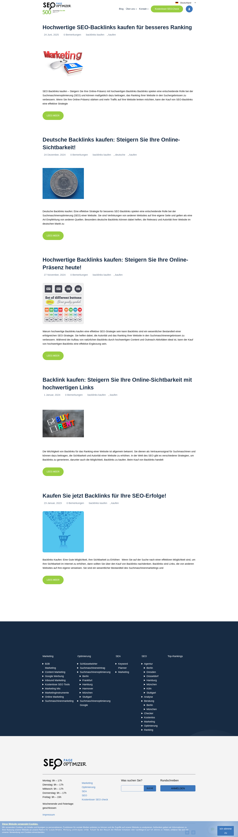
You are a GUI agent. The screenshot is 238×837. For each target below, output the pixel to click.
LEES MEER (53, 115)
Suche (150, 788)
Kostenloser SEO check (95, 799)
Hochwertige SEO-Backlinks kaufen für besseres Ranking (117, 27)
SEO (144, 656)
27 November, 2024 (55, 274)
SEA (118, 656)
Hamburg (87, 684)
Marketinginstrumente (57, 692)
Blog (121, 9)
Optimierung (84, 656)
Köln (149, 688)
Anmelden (178, 788)
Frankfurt (87, 680)
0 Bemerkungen (73, 34)
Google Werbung (54, 676)
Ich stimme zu (226, 830)
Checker (148, 713)
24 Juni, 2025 (52, 34)
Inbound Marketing (55, 680)
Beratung (149, 701)
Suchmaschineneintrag (92, 668)
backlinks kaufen (95, 34)
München (87, 692)
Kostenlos (149, 717)
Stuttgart (87, 696)
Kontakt (143, 9)
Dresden (151, 672)
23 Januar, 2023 (53, 503)
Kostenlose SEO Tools (57, 684)
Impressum (49, 814)
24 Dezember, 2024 (55, 154)
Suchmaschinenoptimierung (95, 672)
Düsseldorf (152, 676)
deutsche (120, 154)
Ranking (148, 730)
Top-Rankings (175, 656)
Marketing (48, 656)
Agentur (148, 663)
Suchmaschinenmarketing (59, 701)
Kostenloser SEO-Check (167, 9)
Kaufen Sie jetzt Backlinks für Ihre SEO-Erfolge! (104, 496)
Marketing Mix (52, 688)
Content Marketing (55, 672)
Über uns (130, 9)
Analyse (148, 696)
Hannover (87, 688)
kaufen (112, 34)
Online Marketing (54, 696)
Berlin (85, 676)
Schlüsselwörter (88, 663)
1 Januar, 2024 (52, 395)
